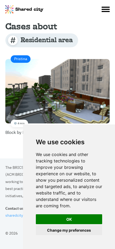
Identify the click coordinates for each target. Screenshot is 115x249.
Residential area (47, 40)
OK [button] (69, 219)
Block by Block (19, 95)
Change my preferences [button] (69, 230)
